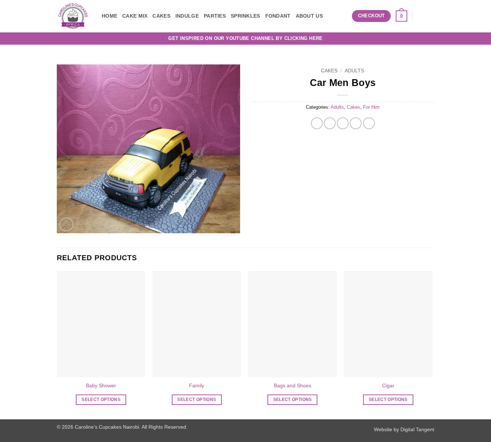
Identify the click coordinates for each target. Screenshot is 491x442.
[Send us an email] (420, 16)
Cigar (388, 385)
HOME (109, 16)
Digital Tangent (417, 429)
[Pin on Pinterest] (356, 123)
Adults (354, 70)
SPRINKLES (245, 16)
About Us (309, 16)
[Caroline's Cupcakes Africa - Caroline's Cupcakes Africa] (74, 16)
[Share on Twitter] (330, 123)
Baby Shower (101, 385)
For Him (371, 107)
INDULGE (187, 16)
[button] (344, 16)
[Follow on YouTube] (429, 16)
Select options (101, 399)
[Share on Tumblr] (369, 123)
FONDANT (278, 16)
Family (196, 385)
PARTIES (215, 16)
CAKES (161, 16)
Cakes (329, 70)
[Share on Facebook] (317, 123)
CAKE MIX (134, 16)
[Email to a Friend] (343, 123)
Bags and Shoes (292, 385)
